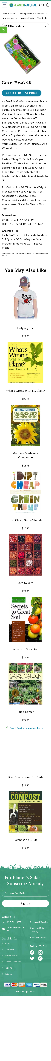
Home (4, 13)
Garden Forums (11, 955)
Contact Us (10, 949)
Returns (8, 974)
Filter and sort (17, 26)
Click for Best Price (22, 93)
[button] (4, 5)
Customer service (13, 961)
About (7, 943)
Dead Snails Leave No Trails (25, 777)
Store (12, 13)
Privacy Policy (39, 937)
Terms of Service (40, 922)
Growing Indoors (10, 18)
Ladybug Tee (25, 328)
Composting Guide (26, 840)
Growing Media (25, 13)
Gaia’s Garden (25, 712)
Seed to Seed (26, 583)
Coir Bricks (39, 13)
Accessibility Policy (38, 930)
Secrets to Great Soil (25, 649)
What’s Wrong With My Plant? (25, 390)
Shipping (8, 968)
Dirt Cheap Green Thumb (25, 520)
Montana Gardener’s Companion (26, 455)
